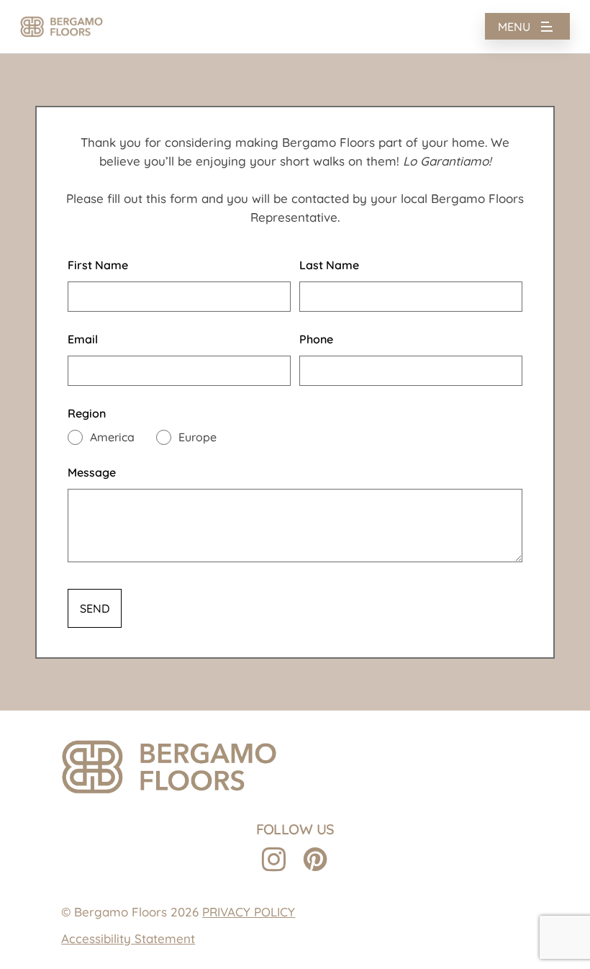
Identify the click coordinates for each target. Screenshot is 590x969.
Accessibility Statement (128, 938)
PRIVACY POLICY (248, 911)
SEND (94, 608)
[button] (527, 26)
